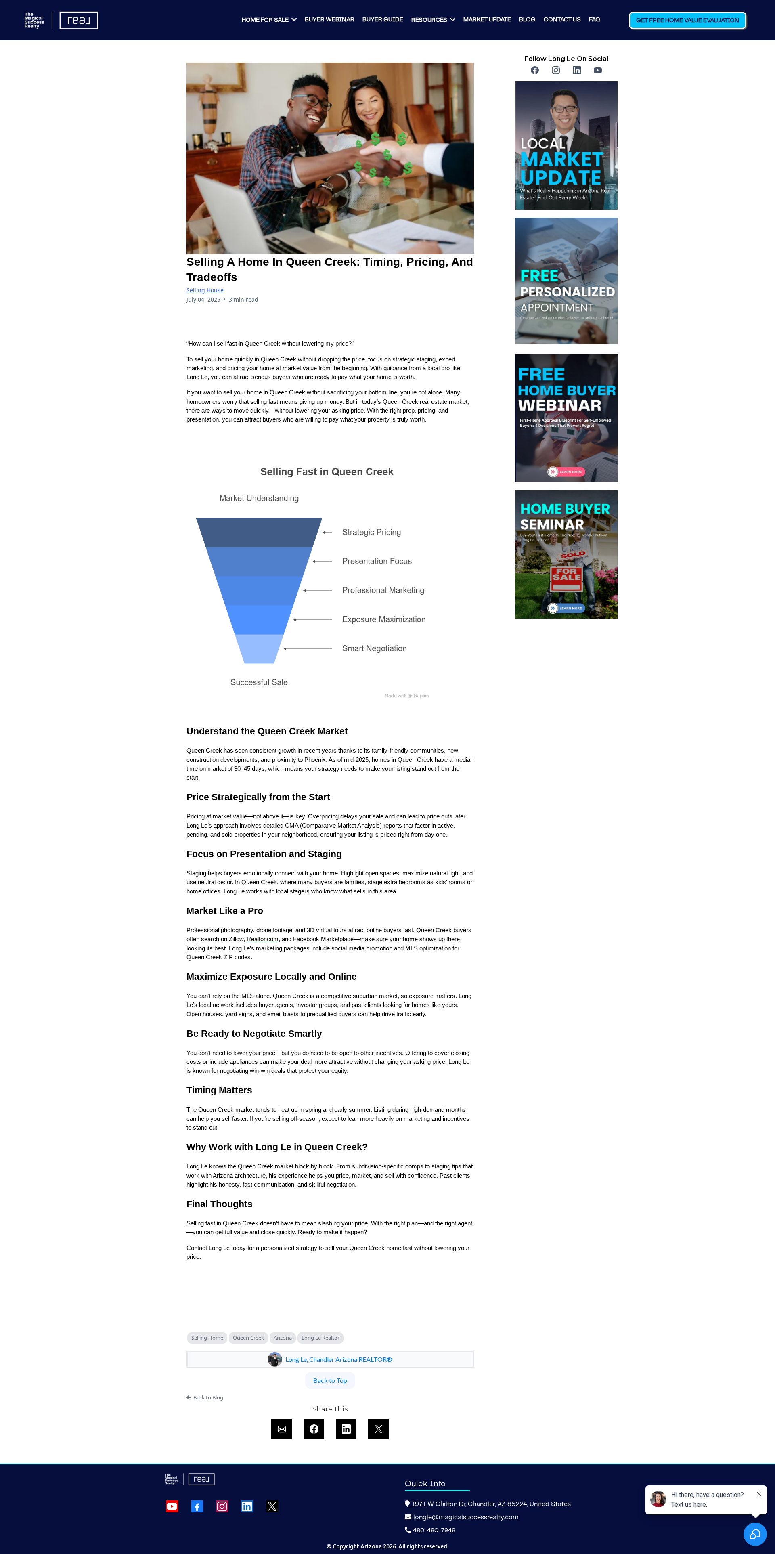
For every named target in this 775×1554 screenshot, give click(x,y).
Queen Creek (248, 1337)
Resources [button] (429, 20)
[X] (272, 1506)
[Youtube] (597, 70)
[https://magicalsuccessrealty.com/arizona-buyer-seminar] (566, 554)
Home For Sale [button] (266, 20)
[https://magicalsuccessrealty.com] (61, 20)
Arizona (283, 1337)
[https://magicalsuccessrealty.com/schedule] (566, 282)
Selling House (205, 290)
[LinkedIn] (576, 70)
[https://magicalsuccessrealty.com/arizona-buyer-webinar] (566, 418)
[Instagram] (555, 70)
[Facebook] (534, 70)
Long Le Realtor (320, 1337)
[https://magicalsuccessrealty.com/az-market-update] (566, 145)
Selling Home (207, 1337)
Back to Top (330, 1380)
